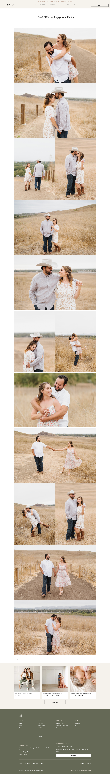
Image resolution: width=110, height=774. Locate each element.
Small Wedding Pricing (62, 725)
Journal (76, 725)
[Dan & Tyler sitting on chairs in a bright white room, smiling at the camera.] (27, 679)
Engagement (41, 729)
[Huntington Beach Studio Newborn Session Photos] (55, 679)
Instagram (29, 763)
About (20, 725)
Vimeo (41, 763)
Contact (21, 727)
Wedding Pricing (60, 723)
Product (40, 736)
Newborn (40, 732)
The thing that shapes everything (23, 694)
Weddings (40, 723)
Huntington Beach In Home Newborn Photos (81, 694)
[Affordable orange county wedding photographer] (55, 55)
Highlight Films (41, 725)
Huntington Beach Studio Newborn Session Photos (52, 694)
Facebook (21, 763)
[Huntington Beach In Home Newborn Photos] (83, 679)
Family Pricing (59, 727)
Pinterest (36, 763)
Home (20, 723)
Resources (77, 723)
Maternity (40, 734)
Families (40, 727)
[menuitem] (36, 5)
